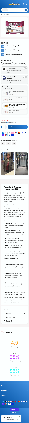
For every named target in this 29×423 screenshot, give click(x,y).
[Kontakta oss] (23, 4)
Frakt (7, 122)
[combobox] (18, 10)
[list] (14, 164)
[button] (2, 4)
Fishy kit (7, 14)
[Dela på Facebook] (4, 321)
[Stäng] (20, 416)
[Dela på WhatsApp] (9, 321)
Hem (4, 14)
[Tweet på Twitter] (7, 321)
